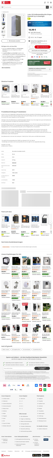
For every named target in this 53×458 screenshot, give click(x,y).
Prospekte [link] (40, 401)
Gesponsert (3, 94)
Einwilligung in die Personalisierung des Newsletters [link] (27, 376)
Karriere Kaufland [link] (36, 440)
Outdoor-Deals (6, 398)
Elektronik (5, 401)
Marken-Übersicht (7, 425)
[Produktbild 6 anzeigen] (3, 36)
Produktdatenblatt (27, 103)
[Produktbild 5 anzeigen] (3, 31)
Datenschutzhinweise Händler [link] (22, 441)
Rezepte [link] (40, 408)
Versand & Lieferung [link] (25, 428)
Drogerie (5, 416)
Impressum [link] (3, 451)
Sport (4, 418)
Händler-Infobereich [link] (42, 428)
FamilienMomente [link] (42, 418)
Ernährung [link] (40, 416)
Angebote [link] (40, 398)
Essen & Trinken (6, 423)
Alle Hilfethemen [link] (24, 416)
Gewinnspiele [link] (41, 413)
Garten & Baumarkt (7, 403)
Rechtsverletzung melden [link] (26, 431)
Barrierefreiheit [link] (46, 451)
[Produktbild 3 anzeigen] (3, 23)
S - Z (22, 408)
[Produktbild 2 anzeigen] (3, 19)
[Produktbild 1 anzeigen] (3, 15)
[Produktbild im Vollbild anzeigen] (16, 26)
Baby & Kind (5, 408)
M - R (22, 406)
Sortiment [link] (40, 406)
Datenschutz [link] (17, 451)
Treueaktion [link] (41, 411)
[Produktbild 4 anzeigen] (3, 27)
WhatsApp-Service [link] (42, 421)
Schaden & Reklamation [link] (26, 426)
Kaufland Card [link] (41, 403)
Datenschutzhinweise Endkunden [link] (20, 445)
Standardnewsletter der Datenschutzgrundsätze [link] (24, 372)
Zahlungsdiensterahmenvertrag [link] (23, 439)
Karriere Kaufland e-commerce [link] (36, 444)
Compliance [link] (10, 451)
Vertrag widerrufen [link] (25, 423)
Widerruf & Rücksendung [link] (26, 421)
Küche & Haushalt (7, 406)
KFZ (4, 421)
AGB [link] (22, 451)
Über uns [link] (5, 442)
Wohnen (5, 411)
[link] (45, 2)
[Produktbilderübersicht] (3, 26)
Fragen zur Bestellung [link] (25, 419)
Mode (4, 413)
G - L (22, 403)
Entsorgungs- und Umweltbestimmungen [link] (33, 451)
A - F (22, 401)
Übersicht (23, 398)
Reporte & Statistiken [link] (5, 440)
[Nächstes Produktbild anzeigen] (3, 37)
